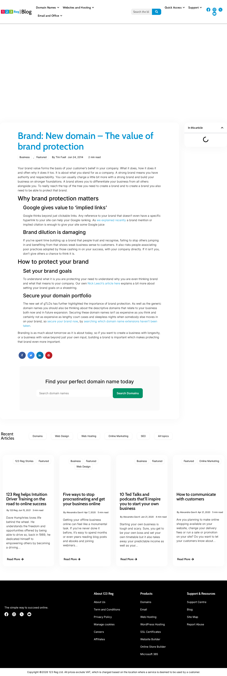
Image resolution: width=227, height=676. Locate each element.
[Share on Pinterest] (48, 358)
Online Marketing (209, 460)
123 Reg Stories (24, 460)
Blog (26, 11)
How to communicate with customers (196, 496)
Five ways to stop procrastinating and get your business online (84, 499)
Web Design (83, 466)
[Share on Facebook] (22, 358)
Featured (41, 157)
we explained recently (111, 220)
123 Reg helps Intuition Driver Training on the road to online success (26, 499)
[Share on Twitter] (31, 358)
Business (25, 157)
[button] (222, 127)
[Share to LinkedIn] (39, 358)
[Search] (156, 12)
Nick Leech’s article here (104, 283)
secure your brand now (62, 321)
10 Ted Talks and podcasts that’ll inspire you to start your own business (140, 501)
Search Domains (128, 393)
